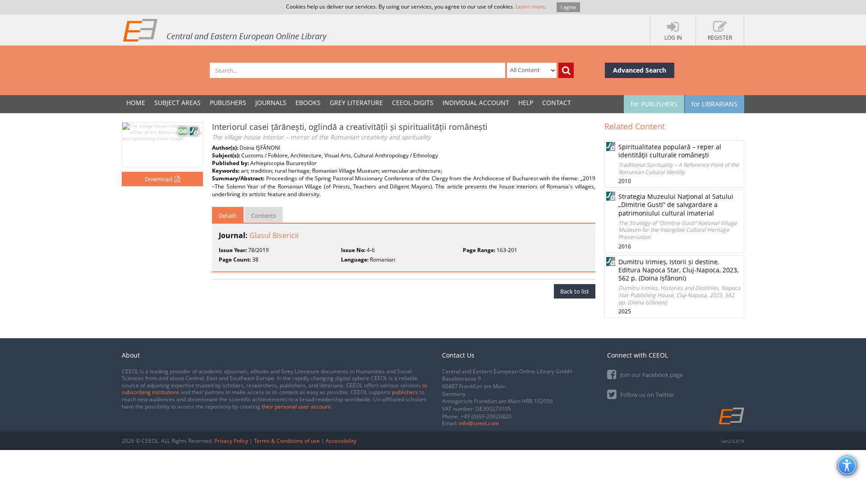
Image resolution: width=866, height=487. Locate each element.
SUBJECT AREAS (177, 102)
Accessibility (341, 441)
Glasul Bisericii (274, 235)
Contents (263, 215)
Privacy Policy (231, 441)
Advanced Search (639, 70)
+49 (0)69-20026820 (486, 416)
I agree (568, 7)
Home (135, 102)
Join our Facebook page (651, 375)
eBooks (308, 102)
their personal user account (296, 406)
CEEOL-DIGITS (412, 102)
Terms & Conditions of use (287, 441)
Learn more (530, 6)
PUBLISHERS (228, 102)
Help (525, 102)
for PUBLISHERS (654, 104)
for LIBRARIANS (714, 104)
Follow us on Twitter (646, 395)
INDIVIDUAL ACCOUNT (475, 102)
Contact (556, 102)
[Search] (566, 70)
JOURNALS (270, 102)
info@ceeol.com (479, 423)
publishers (405, 392)
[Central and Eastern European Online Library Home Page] (225, 29)
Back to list (574, 291)
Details (228, 215)
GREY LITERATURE (356, 102)
